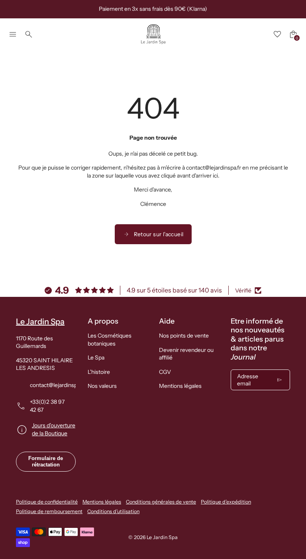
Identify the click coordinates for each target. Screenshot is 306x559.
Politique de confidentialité (47, 502)
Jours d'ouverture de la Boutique (53, 429)
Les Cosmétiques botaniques (109, 339)
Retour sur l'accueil (159, 234)
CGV (165, 371)
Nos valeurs (102, 385)
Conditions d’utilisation (113, 511)
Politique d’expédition (226, 502)
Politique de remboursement (49, 511)
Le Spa (96, 357)
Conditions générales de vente (161, 502)
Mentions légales (180, 385)
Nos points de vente (184, 335)
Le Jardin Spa (162, 537)
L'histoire (99, 371)
